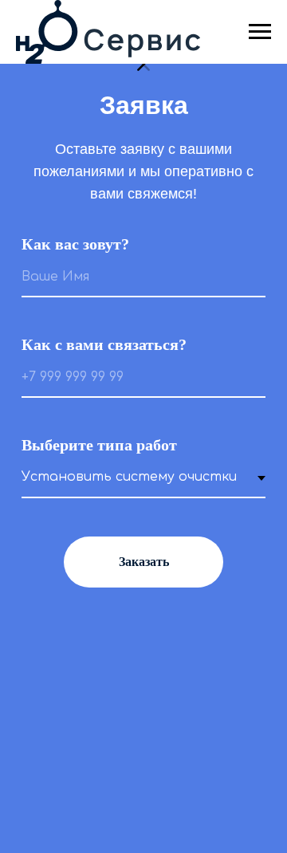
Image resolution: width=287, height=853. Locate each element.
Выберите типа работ (99, 445)
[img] (143, 64)
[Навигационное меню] (260, 32)
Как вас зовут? (75, 244)
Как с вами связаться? (104, 344)
